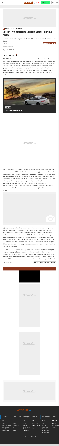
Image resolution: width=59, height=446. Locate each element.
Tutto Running (16, 425)
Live (38, 2)
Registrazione (55, 422)
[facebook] (4, 55)
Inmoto (24, 423)
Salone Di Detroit (20, 29)
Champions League (6, 425)
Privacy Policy (45, 430)
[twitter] (10, 55)
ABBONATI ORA (45, 2)
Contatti (44, 420)
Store (33, 427)
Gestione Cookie (46, 428)
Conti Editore (26, 430)
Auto (24, 420)
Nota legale (44, 425)
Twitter (32, 436)
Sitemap (34, 428)
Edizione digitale (36, 425)
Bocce (14, 428)
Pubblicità (54, 420)
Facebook (22, 436)
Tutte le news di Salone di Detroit (44, 262)
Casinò (54, 427)
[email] (13, 55)
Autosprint (25, 422)
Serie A (3, 422)
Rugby (14, 422)
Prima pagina (35, 423)
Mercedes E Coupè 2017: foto (13, 110)
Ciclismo (15, 423)
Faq (43, 423)
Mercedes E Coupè (46, 43)
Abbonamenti (35, 422)
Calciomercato (5, 430)
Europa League (5, 427)
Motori (7, 29)
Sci (13, 420)
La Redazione (45, 422)
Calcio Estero (5, 428)
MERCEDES (54, 43)
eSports (14, 430)
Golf (14, 427)
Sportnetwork (26, 428)
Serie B (3, 423)
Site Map (54, 423)
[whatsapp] (7, 55)
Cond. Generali (45, 432)
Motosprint (25, 425)
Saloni (12, 29)
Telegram (37, 436)
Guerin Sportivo (26, 427)
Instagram (27, 436)
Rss (33, 420)
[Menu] (2, 3)
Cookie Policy (45, 427)
